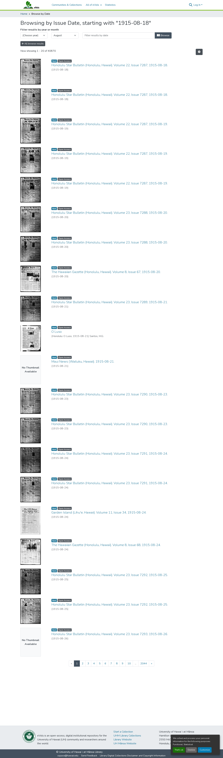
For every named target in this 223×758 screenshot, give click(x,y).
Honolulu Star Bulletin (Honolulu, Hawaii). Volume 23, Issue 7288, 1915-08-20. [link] (109, 213)
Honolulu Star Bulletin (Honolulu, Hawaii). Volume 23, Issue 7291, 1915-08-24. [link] (109, 453)
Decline (191, 749)
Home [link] (23, 14)
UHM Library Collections (127, 735)
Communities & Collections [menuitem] (67, 5)
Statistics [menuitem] (110, 5)
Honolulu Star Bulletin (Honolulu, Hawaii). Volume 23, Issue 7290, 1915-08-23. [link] (109, 394)
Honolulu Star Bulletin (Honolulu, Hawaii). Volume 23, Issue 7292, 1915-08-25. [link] (109, 575)
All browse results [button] (34, 43)
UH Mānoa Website (124, 743)
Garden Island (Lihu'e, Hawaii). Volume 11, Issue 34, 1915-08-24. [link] (98, 512)
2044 (143, 663)
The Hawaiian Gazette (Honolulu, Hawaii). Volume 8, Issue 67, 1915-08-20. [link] (106, 272)
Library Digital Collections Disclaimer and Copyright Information (133, 755)
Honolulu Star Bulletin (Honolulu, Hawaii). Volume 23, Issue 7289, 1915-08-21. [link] (109, 302)
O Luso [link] (56, 331)
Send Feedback (89, 755)
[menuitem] (93, 5)
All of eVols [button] (92, 5)
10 (129, 663)
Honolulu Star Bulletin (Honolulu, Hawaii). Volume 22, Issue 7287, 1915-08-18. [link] (109, 65)
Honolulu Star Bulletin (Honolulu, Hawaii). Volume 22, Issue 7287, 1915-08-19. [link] (109, 124)
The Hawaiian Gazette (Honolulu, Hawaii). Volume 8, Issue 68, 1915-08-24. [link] (106, 545)
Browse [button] (164, 35)
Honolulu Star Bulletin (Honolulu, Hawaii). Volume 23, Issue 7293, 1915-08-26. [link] (109, 634)
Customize (205, 749)
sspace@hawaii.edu (67, 755)
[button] (34, 5)
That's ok (179, 749)
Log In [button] (197, 5)
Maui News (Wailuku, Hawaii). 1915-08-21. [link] (82, 361)
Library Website (122, 739)
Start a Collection (123, 732)
